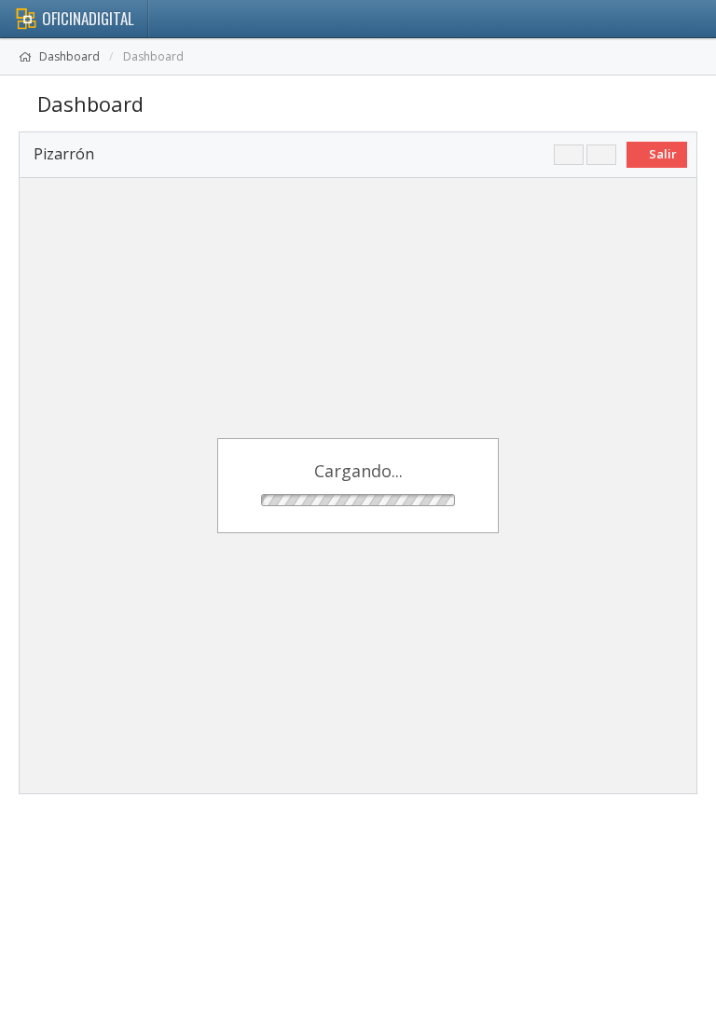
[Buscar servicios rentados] (569, 154)
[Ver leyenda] (601, 154)
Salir (661, 153)
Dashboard (69, 56)
